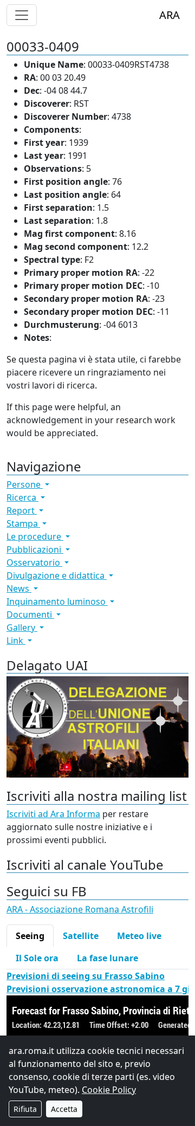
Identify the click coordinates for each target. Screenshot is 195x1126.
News (18, 588)
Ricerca (22, 497)
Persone (24, 484)
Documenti (30, 614)
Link (15, 640)
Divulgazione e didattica (56, 575)
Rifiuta (25, 1109)
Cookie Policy (109, 1090)
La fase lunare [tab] (107, 958)
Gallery (21, 627)
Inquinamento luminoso (57, 601)
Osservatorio (34, 562)
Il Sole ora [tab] (37, 958)
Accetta (64, 1109)
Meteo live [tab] (139, 936)
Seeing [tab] (30, 936)
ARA (169, 15)
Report (21, 510)
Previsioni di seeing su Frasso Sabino (85, 976)
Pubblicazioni (34, 549)
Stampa (23, 523)
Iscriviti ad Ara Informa (53, 814)
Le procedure (34, 536)
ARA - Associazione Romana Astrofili (79, 909)
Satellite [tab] (81, 936)
